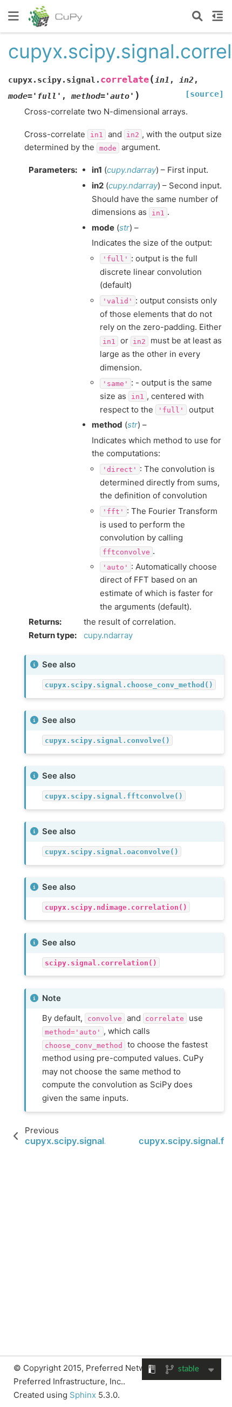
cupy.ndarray (108, 635)
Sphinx (83, 1395)
